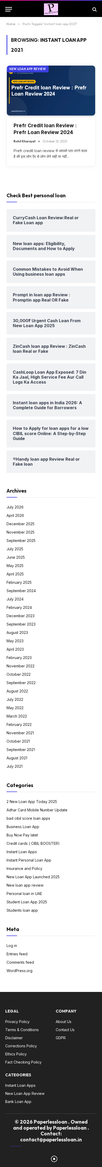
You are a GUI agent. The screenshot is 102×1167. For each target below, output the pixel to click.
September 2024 (21, 590)
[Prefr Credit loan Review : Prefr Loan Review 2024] (51, 90)
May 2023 (15, 641)
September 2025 (21, 540)
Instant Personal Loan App (29, 860)
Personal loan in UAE (24, 893)
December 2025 (21, 524)
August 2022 (17, 691)
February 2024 (19, 607)
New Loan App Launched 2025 (33, 877)
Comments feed (20, 962)
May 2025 (15, 565)
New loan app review (27, 69)
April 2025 (15, 574)
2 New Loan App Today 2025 (32, 801)
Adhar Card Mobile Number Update (37, 810)
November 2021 (20, 733)
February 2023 (19, 657)
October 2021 (18, 741)
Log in (12, 945)
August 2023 (17, 632)
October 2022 (19, 674)
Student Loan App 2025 (27, 902)
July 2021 (14, 766)
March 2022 (17, 716)
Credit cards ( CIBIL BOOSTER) (33, 843)
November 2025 (21, 532)
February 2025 (19, 582)
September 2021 (21, 749)
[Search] (94, 9)
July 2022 (15, 699)
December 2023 (21, 616)
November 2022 (21, 666)
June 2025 (16, 557)
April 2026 (15, 515)
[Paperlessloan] (51, 9)
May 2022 (15, 708)
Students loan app (22, 910)
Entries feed (17, 954)
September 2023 (21, 624)
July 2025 (15, 549)
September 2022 (21, 682)
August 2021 (17, 758)
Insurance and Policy (24, 868)
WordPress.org (19, 970)
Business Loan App (23, 826)
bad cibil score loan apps (28, 818)
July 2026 (15, 507)
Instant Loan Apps (22, 852)
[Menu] (8, 9)
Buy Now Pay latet (22, 835)
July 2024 (15, 599)
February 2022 (19, 724)
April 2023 (15, 649)
